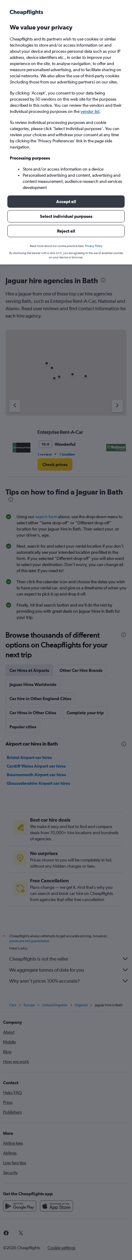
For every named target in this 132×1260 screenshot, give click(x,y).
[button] (66, 201)
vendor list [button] (89, 111)
